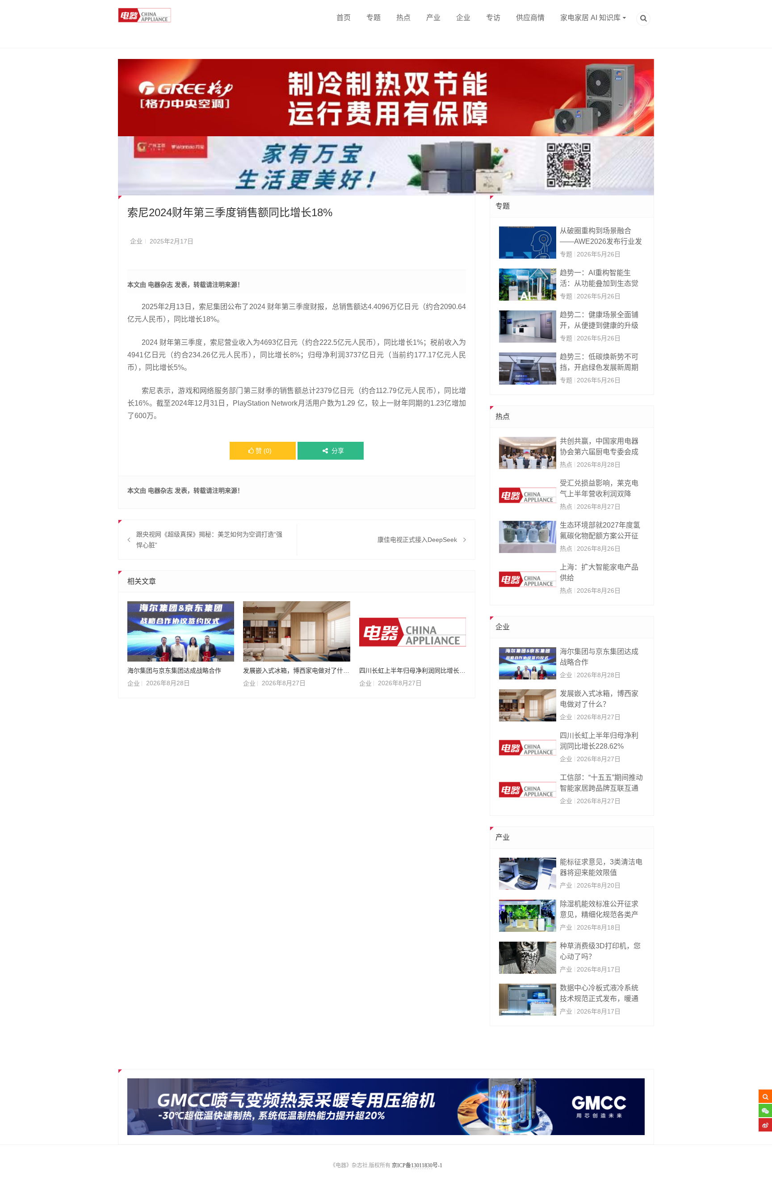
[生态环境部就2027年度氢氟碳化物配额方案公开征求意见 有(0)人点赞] (527, 537)
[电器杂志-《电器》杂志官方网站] (145, 15)
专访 (493, 17)
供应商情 (530, 17)
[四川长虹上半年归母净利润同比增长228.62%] (412, 631)
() (264, 450)
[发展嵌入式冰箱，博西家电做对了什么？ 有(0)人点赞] (527, 705)
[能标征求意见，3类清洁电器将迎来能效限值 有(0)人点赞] (527, 874)
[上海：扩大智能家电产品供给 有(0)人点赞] (527, 579)
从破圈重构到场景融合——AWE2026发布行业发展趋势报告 (601, 237)
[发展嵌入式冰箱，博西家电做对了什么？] (296, 631)
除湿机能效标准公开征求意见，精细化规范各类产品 (599, 910)
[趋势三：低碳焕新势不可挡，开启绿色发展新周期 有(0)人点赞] (527, 368)
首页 (343, 17)
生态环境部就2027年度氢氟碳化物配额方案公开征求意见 (600, 531)
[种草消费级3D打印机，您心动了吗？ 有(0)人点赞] (527, 958)
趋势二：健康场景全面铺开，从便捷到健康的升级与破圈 (599, 321)
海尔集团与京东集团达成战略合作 (174, 670)
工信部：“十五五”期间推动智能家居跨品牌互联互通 (601, 783)
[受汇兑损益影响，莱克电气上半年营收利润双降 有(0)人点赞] (527, 495)
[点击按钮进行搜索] (765, 1096)
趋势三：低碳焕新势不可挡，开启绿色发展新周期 (599, 362)
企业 (463, 17)
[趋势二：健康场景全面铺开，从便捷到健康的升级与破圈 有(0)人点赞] (527, 326)
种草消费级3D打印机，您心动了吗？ (600, 951)
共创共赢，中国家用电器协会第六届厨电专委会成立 (599, 447)
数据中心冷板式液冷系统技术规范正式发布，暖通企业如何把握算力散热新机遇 (599, 994)
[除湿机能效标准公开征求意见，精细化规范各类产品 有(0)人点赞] (527, 916)
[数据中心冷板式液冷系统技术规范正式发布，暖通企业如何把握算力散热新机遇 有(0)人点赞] (527, 1000)
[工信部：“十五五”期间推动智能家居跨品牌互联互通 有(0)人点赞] (527, 789)
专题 (373, 17)
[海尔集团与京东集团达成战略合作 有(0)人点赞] (527, 663)
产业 (433, 17)
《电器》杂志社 (349, 1165)
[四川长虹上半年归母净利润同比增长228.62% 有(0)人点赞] (527, 747)
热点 (403, 17)
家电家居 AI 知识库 (590, 17)
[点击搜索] (643, 19)
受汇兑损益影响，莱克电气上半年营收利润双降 (599, 488)
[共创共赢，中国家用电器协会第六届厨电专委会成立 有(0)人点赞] (527, 453)
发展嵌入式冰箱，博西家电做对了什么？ (296, 670)
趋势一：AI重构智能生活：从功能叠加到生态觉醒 (599, 279)
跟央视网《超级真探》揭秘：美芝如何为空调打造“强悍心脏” (209, 540)
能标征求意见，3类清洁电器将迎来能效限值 (601, 867)
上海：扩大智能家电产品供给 (599, 572)
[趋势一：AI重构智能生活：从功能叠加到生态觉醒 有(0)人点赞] (527, 284)
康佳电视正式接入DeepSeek (417, 539)
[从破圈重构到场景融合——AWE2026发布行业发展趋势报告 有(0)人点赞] (527, 242)
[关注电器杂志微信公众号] (765, 1110)
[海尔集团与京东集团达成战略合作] (180, 631)
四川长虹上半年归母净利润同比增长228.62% (412, 670)
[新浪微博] (765, 1125)
